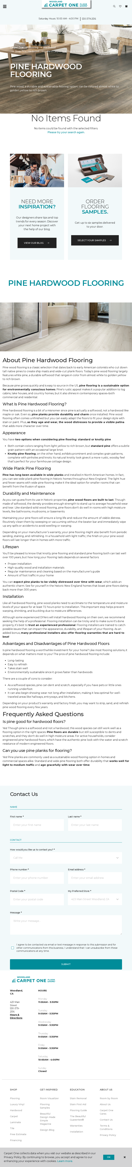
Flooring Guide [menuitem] (78, 1110)
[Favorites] (120, 6)
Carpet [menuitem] (14, 1116)
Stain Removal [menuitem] (78, 1098)
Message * (16, 912)
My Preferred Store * (79, 891)
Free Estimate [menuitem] (18, 1134)
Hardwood (49, 47)
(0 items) (126, 6)
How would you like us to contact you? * (32, 850)
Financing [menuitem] (16, 1140)
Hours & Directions (16, 1016)
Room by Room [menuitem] (109, 1098)
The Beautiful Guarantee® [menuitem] (78, 1118)
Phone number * (19, 869)
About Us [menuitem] (105, 1104)
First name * (17, 816)
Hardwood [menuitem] (16, 1110)
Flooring (33, 47)
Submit (66, 964)
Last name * (74, 816)
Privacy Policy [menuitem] (108, 1135)
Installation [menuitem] (76, 1131)
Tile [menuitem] (12, 1128)
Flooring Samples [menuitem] (45, 1106)
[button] (114, 6)
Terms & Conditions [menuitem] (106, 1127)
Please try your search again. (66, 132)
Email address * (76, 869)
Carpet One (17, 47)
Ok (108, 1157)
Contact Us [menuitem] (106, 1119)
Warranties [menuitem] (76, 1125)
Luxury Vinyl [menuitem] (17, 1104)
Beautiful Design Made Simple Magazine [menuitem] (47, 1118)
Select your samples (92, 240)
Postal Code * (17, 891)
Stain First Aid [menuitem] (78, 1104)
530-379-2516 (89, 18)
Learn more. (65, 1161)
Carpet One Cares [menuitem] (106, 1112)
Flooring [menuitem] (15, 1098)
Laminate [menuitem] (15, 1122)
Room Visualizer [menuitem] (49, 1098)
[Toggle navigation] (5, 6)
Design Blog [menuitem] (47, 1129)
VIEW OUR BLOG (34, 242)
